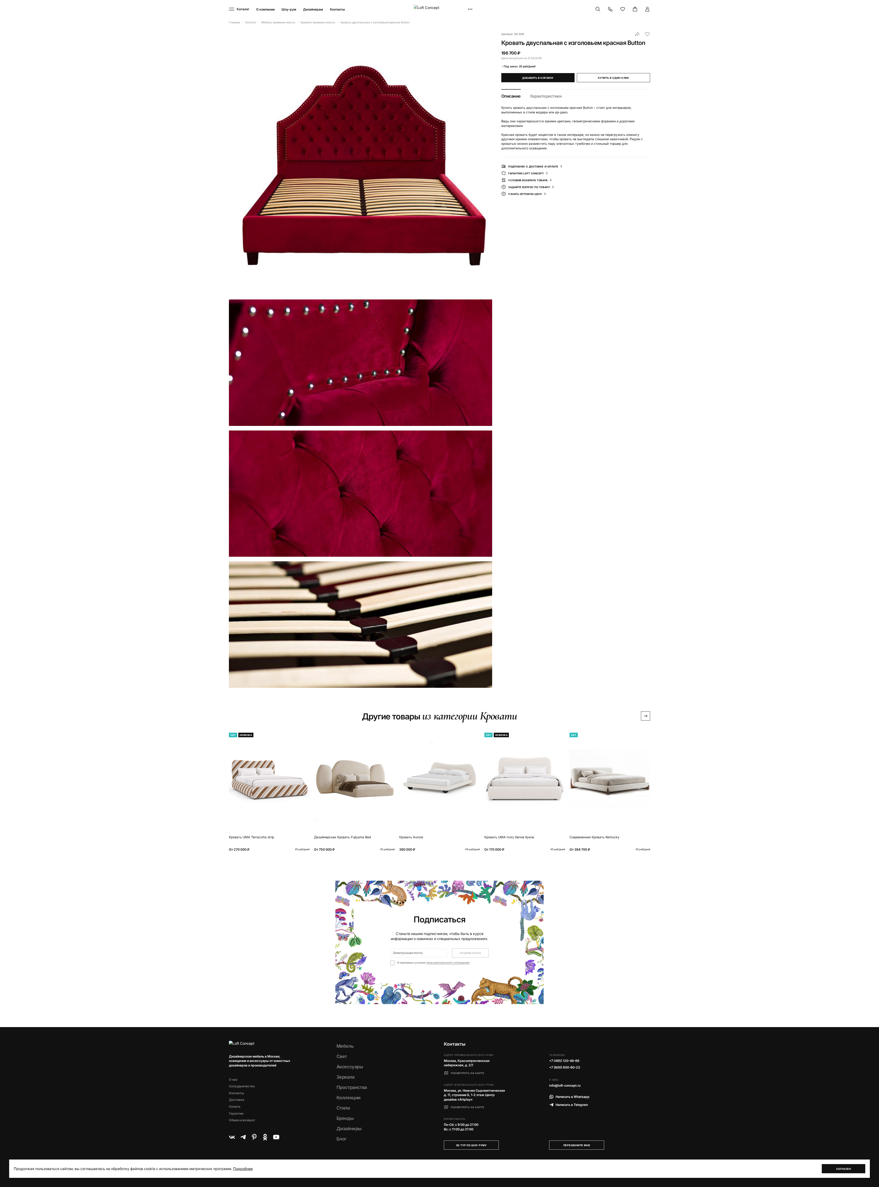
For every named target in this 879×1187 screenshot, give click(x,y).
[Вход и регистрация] (647, 9)
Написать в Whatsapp (572, 1097)
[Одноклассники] (265, 1137)
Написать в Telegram (572, 1105)
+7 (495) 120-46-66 (564, 1061)
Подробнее (243, 1168)
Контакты (337, 9)
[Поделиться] (637, 34)
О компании (265, 9)
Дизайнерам (313, 9)
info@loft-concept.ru (565, 1085)
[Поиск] (598, 9)
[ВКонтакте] (232, 1137)
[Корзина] (635, 9)
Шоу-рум (289, 9)
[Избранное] (622, 9)
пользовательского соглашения (447, 962)
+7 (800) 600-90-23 (564, 1067)
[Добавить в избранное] (647, 34)
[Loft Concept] (439, 9)
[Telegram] (243, 1137)
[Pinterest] (254, 1137)
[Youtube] (276, 1137)
